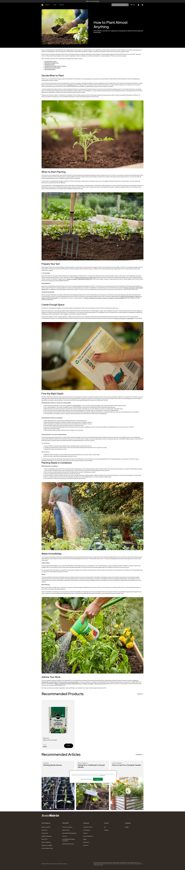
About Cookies (113, 862)
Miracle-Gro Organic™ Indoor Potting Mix (113, 298)
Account (64, 836)
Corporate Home (87, 827)
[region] (93, 777)
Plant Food (44, 839)
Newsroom (86, 842)
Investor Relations (88, 836)
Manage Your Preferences (86, 779)
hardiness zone (72, 85)
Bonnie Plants (77, 405)
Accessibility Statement (133, 862)
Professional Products (68, 844)
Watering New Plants (49, 69)
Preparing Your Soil (49, 64)
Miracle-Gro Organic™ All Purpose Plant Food (94, 683)
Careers (85, 833)
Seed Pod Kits (100, 1)
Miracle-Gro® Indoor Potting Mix (93, 298)
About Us (85, 845)
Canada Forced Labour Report (113, 863)
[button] (42, 1)
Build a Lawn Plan (46, 827)
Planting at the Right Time (51, 63)
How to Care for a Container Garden (69, 682)
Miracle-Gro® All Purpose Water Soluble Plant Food (68, 683)
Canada (106, 830)
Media (85, 839)
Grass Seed (45, 833)
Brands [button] (47, 4)
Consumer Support (67, 827)
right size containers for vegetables (123, 318)
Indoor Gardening (46, 842)
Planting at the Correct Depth (52, 67)
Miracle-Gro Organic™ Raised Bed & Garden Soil (79, 279)
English (127, 827)
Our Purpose (86, 830)
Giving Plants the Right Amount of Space (55, 66)
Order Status (65, 830)
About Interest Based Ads (122, 862)
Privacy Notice (131, 863)
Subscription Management (69, 833)
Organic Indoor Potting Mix (50, 740)
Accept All (98, 779)
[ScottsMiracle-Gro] (43, 5)
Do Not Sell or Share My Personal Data (101, 862)
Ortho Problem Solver (47, 848)
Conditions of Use (123, 863)
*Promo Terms (100, 865)
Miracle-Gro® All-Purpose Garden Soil (85, 277)
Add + (67, 745)
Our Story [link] (61, 4)
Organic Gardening (46, 836)
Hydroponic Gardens (47, 845)
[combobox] (120, 4)
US (105, 827)
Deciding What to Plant (50, 61)
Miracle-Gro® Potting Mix (127, 296)
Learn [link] (54, 4)
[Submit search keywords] (113, 5)
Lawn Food (44, 830)
